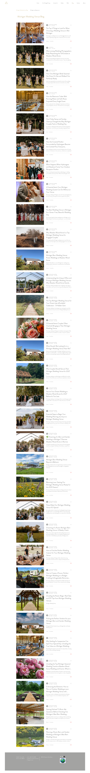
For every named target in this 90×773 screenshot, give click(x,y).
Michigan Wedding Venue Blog (22, 10)
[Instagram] (62, 756)
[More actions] (71, 25)
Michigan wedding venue (34, 10)
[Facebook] (60, 756)
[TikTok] (64, 756)
